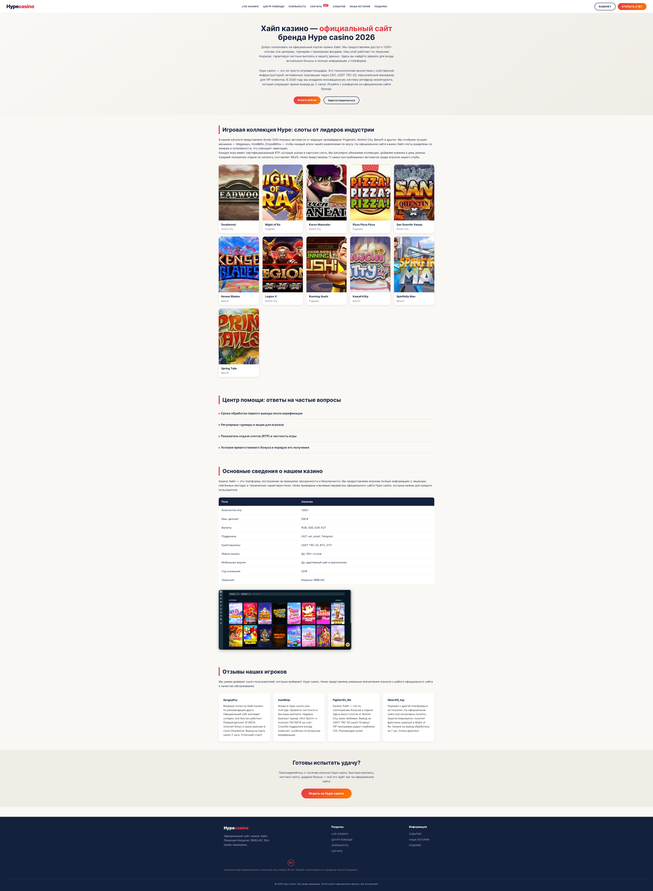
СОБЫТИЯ (339, 6)
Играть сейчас (307, 100)
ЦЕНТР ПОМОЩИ (273, 6)
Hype (20, 6)
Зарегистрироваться (341, 100)
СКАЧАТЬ (319, 6)
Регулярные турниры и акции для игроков (252, 424)
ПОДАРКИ (380, 6)
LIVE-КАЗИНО (250, 6)
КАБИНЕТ (605, 6)
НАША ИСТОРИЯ (360, 6)
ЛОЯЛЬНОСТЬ (297, 6)
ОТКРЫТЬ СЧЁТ (632, 6)
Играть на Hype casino (326, 793)
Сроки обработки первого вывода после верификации (262, 413)
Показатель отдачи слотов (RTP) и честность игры (259, 436)
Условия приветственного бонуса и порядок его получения (265, 447)
